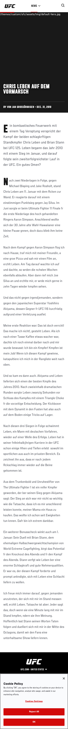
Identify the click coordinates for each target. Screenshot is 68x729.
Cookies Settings (34, 701)
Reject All (34, 712)
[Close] (64, 678)
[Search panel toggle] (63, 5)
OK (34, 722)
